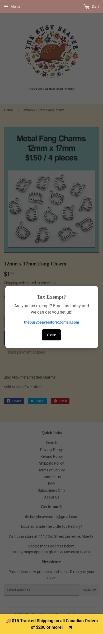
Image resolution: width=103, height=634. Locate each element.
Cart (95, 6)
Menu (15, 6)
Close (51, 335)
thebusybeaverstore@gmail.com (51, 322)
